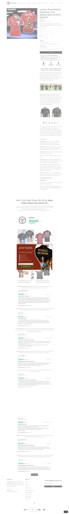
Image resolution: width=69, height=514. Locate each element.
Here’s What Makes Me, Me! (26, 266)
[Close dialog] (51, 245)
